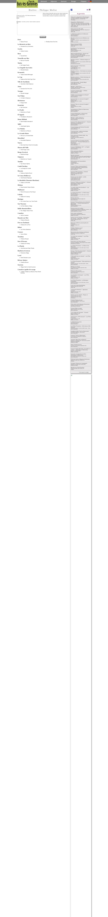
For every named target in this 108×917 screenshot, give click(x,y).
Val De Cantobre (24, 215)
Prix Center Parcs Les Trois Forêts (29, 201)
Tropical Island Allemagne (27, 74)
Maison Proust (24, 41)
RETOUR (42, 36)
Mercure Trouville (25, 60)
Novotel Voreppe (25, 93)
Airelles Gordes (24, 51)
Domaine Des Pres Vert (26, 88)
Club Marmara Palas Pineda (27, 248)
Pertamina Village (25, 253)
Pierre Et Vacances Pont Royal (28, 192)
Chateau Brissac (25, 262)
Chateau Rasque (25, 238)
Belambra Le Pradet (25, 112)
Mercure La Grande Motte (27, 135)
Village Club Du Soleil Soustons (28, 267)
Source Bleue (24, 234)
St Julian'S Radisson (25, 98)
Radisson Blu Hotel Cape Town (28, 79)
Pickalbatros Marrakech (26, 116)
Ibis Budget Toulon (25, 65)
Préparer (83, 1)
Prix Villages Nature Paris (27, 210)
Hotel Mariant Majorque (26, 177)
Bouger (73, 1)
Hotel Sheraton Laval (26, 257)
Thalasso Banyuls (25, 220)
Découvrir (44, 1)
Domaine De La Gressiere (27, 46)
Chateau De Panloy (25, 243)
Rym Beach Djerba (25, 163)
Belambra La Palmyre (26, 130)
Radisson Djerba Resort (26, 173)
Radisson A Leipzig (25, 196)
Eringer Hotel (24, 102)
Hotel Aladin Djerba (25, 126)
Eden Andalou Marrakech (27, 121)
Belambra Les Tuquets (26, 159)
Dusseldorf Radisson (26, 140)
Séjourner (54, 1)
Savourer (64, 1)
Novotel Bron (24, 55)
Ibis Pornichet (24, 107)
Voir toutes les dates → (84, 372)
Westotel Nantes (25, 69)
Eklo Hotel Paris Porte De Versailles (29, 145)
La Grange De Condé (26, 168)
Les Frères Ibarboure (26, 229)
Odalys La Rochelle (25, 182)
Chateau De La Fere (25, 224)
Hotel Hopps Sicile (25, 149)
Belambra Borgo (24, 154)
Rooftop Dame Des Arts (51, 41)
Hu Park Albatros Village (26, 206)
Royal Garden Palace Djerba (27, 187)
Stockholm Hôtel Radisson (27, 84)
